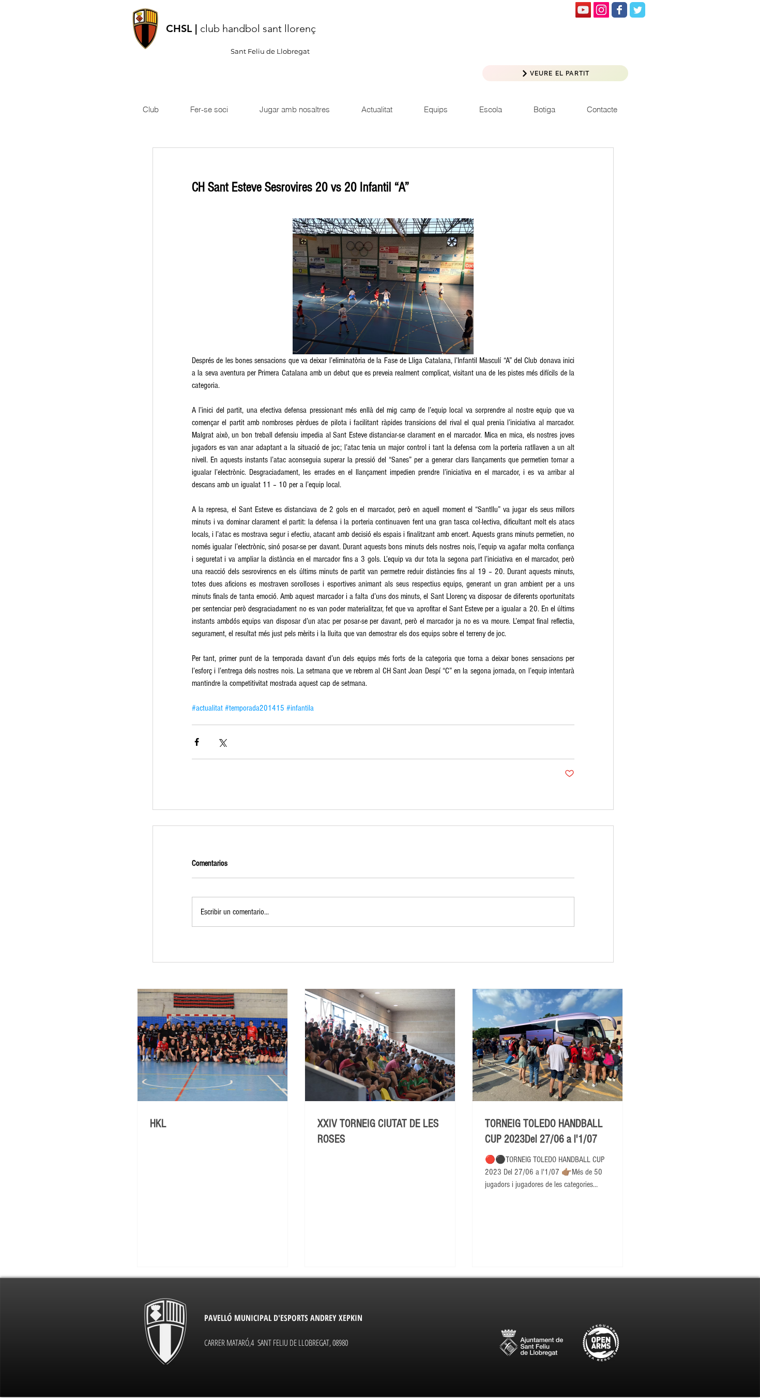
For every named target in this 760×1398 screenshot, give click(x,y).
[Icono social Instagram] (601, 10)
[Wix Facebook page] (619, 10)
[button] (376, 109)
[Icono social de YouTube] (583, 10)
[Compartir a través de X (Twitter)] (222, 742)
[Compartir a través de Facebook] (197, 742)
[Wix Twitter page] (637, 10)
